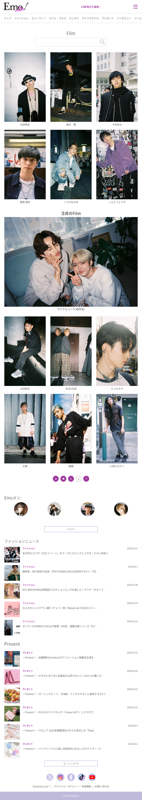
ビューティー (39, 18)
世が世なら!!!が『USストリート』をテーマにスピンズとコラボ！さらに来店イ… (67, 553)
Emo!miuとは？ (41, 786)
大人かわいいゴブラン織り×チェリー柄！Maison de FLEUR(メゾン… (60, 608)
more (71, 528)
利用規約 (86, 786)
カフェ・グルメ (57, 18)
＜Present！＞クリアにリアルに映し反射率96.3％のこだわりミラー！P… (63, 748)
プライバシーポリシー (66, 786)
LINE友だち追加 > (91, 6)
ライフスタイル (90, 18)
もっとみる (71, 763)
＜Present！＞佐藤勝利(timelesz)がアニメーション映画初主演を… (59, 657)
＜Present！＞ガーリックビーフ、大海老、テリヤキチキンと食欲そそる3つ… (65, 694)
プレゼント (108, 18)
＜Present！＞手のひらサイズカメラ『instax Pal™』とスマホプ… (59, 712)
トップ (7, 18)
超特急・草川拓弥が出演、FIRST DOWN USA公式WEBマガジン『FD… (61, 571)
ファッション (21, 18)
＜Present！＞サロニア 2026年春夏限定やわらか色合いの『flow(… (59, 730)
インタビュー (124, 18)
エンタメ (74, 18)
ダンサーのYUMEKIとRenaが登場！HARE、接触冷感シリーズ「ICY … (60, 626)
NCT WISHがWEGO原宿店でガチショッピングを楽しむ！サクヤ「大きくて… (64, 589)
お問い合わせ (102, 786)
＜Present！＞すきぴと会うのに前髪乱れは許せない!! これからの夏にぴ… (63, 675)
